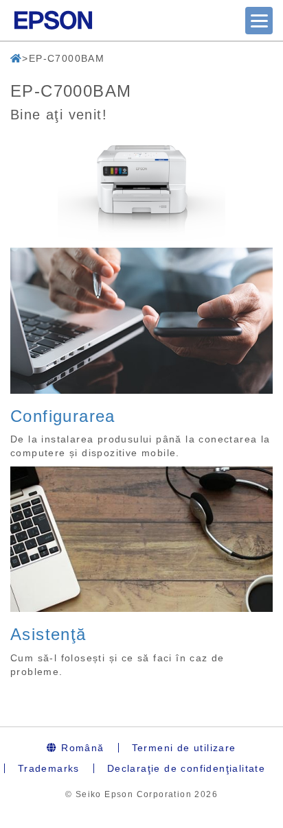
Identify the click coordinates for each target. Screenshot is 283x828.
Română (81, 747)
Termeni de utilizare (184, 747)
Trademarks (49, 768)
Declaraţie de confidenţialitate (186, 768)
